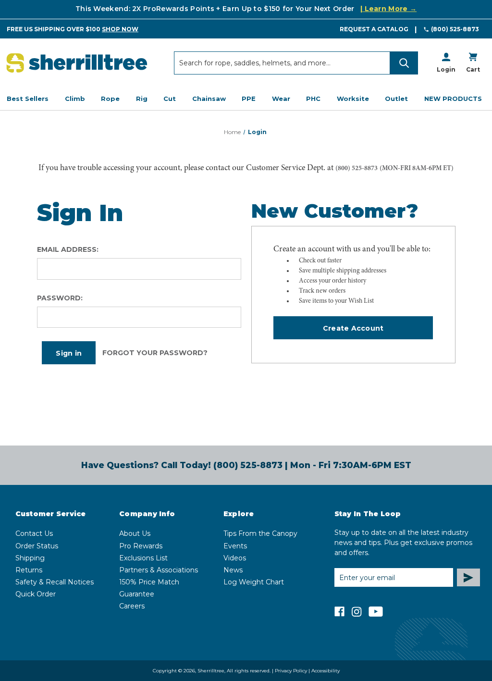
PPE (249, 98)
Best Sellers (28, 98)
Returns (28, 570)
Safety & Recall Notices (54, 582)
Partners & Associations (158, 570)
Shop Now (120, 29)
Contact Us (34, 533)
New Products (453, 98)
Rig (142, 98)
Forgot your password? (155, 352)
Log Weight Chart (253, 582)
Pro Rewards (140, 546)
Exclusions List (143, 558)
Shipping (30, 558)
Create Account (353, 328)
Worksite (353, 98)
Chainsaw (209, 98)
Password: (60, 298)
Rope (110, 98)
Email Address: (67, 249)
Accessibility (325, 671)
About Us (134, 533)
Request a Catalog (374, 29)
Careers (132, 606)
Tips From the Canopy (260, 533)
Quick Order (35, 594)
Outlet (396, 98)
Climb (75, 98)
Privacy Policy (291, 671)
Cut (169, 98)
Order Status (36, 546)
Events (235, 546)
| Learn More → (388, 8)
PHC (313, 98)
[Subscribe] (468, 577)
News (233, 570)
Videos (234, 558)
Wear (281, 98)
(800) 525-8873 (455, 29)
